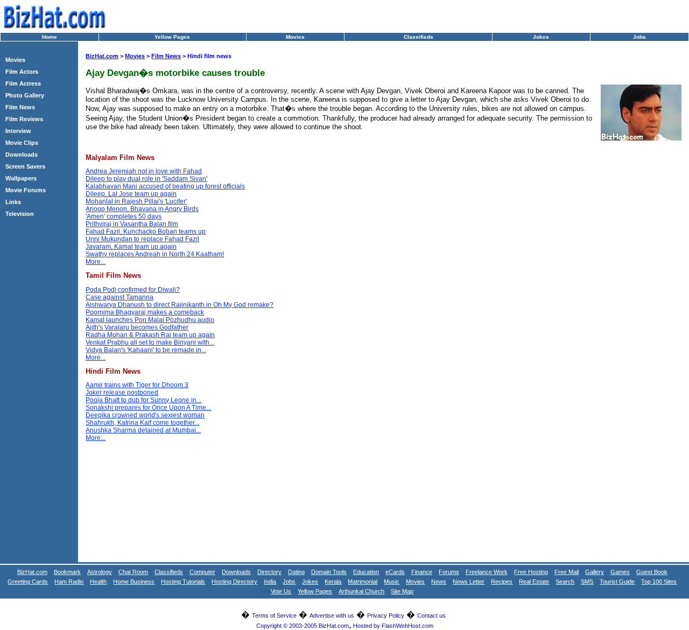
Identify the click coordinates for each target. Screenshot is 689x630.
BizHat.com (102, 56)
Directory (269, 572)
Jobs (639, 37)
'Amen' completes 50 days (123, 216)
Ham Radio (68, 581)
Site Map (402, 591)
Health (98, 581)
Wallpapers (21, 178)
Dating (296, 572)
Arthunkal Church (361, 591)
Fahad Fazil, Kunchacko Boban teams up (146, 231)
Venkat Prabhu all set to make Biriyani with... (150, 342)
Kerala (333, 581)
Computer (202, 572)
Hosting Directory (234, 581)
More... (96, 261)
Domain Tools (329, 572)
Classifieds (418, 37)
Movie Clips (21, 142)
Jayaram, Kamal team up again (131, 246)
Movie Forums (25, 190)
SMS (587, 581)
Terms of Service (274, 615)
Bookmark (67, 572)
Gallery (594, 572)
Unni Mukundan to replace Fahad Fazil (142, 239)
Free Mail (566, 572)
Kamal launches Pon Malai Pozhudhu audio (150, 320)
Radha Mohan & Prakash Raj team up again (150, 335)
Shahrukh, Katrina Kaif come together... (142, 422)
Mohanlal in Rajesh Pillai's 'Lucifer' (136, 201)
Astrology (99, 572)
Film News (20, 107)
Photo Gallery (24, 95)
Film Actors (21, 71)
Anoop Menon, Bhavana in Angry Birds (142, 209)
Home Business (133, 581)
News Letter (468, 581)
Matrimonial (362, 581)
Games (620, 572)
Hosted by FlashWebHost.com (393, 625)
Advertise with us (332, 615)
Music (391, 581)
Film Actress (23, 83)
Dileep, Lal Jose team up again (131, 194)
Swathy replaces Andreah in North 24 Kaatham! (155, 254)
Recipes (501, 581)
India (270, 581)
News (438, 581)
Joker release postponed (122, 392)
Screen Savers (25, 166)
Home (49, 37)
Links (13, 202)
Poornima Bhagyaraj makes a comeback (145, 312)
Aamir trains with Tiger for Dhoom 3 (137, 385)
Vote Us (281, 591)
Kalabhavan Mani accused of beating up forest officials (165, 186)
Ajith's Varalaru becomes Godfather (137, 327)
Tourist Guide (617, 581)
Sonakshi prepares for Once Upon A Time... (148, 407)
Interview (18, 131)
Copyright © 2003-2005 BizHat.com (302, 625)
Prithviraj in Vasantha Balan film (132, 224)
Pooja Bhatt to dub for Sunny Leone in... (143, 400)
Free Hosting (531, 572)
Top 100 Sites (659, 581)
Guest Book (651, 572)
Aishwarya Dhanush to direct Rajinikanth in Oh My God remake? (179, 305)
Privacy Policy (385, 615)
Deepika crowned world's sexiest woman (145, 415)
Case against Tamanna (119, 297)
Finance (421, 572)
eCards (395, 572)
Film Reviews (24, 119)
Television (19, 214)
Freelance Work (487, 572)
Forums (449, 572)
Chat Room (133, 572)
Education (366, 572)
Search (565, 581)
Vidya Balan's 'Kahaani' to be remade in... (146, 350)
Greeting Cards (28, 581)
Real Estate (534, 581)
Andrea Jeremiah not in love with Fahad (144, 171)
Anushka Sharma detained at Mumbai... (143, 430)
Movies (295, 37)
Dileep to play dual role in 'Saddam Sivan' (146, 179)
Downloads (21, 154)
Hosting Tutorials (183, 581)
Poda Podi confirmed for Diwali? (133, 289)
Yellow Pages (172, 37)
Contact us (431, 615)
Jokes (541, 37)
